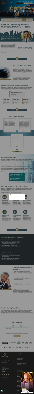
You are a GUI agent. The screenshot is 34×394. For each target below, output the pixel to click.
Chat (20, 199)
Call (13, 199)
